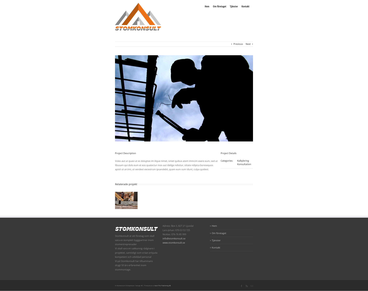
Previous (238, 44)
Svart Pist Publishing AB (163, 286)
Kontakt (216, 247)
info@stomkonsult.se (174, 238)
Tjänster (216, 240)
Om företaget (219, 233)
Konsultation (244, 164)
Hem (214, 225)
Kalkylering (243, 160)
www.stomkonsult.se (174, 242)
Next (248, 44)
